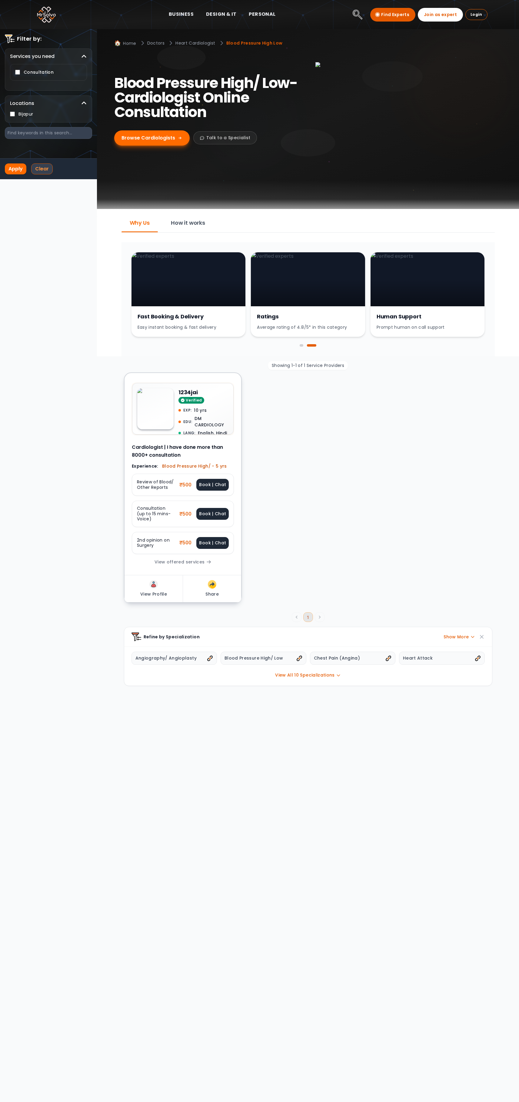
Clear (42, 168)
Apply (15, 168)
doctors (156, 43)
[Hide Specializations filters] (482, 637)
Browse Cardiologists (148, 137)
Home (125, 43)
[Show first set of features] (301, 345)
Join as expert (440, 15)
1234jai (188, 392)
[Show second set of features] (312, 345)
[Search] (357, 14)
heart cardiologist (195, 43)
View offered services (179, 562)
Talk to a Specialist (228, 138)
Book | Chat (212, 485)
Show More (456, 637)
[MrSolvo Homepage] (46, 14)
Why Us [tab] (140, 223)
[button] (183, 485)
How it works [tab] (188, 223)
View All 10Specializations (304, 675)
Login (476, 14)
